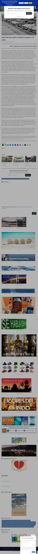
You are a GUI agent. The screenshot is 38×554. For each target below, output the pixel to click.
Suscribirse (29, 13)
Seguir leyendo (19, 16)
